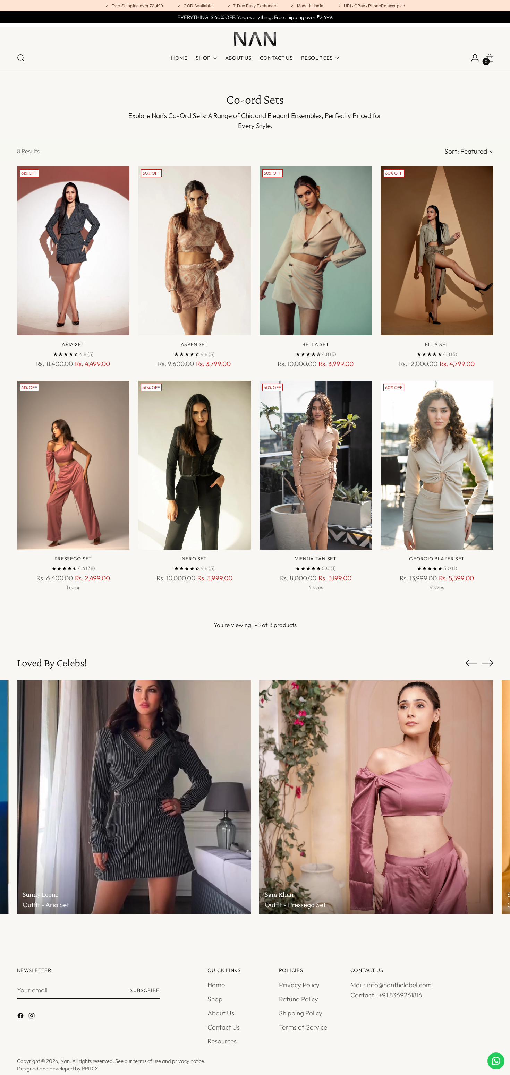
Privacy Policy (299, 985)
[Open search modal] (21, 58)
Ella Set (437, 344)
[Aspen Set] (194, 250)
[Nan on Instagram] (32, 1017)
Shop (214, 999)
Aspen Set (194, 344)
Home (216, 985)
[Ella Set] (437, 250)
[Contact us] (495, 1060)
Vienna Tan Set (316, 559)
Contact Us (223, 1027)
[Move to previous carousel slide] (471, 663)
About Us (220, 1013)
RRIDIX (90, 1068)
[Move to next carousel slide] (487, 663)
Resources (222, 1041)
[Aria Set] (73, 250)
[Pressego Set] (73, 465)
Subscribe (145, 990)
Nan (65, 1061)
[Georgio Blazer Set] (437, 465)
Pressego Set (73, 559)
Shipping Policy (300, 1013)
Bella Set (315, 344)
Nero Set (194, 559)
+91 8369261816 (400, 995)
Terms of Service (303, 1027)
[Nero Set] (194, 465)
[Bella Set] (316, 250)
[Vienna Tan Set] (316, 465)
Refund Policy (298, 999)
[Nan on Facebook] (21, 1017)
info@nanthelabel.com (399, 985)
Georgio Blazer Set (437, 559)
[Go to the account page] (475, 58)
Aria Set (73, 344)
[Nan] (255, 39)
